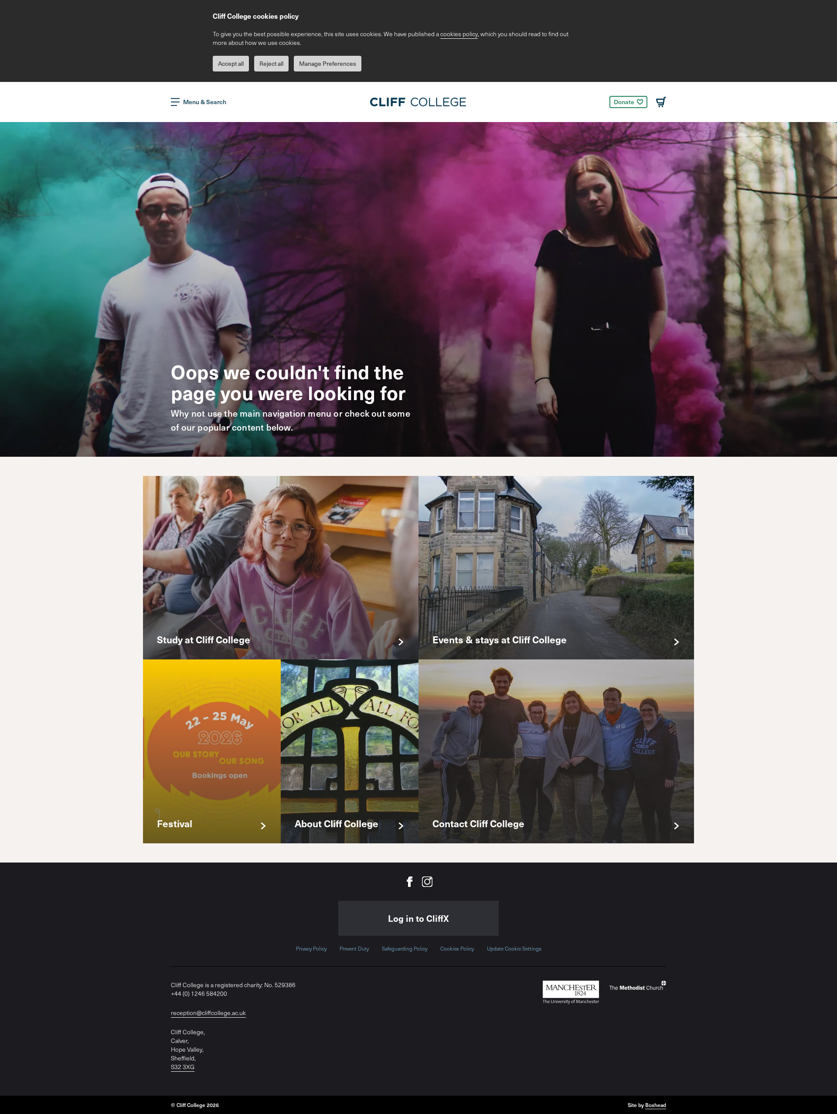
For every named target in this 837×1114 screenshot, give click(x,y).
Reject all (271, 63)
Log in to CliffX (418, 918)
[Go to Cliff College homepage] (418, 102)
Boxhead (655, 1105)
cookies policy (459, 33)
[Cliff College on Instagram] (427, 881)
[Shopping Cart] (661, 102)
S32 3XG (182, 1066)
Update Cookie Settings (514, 948)
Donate (624, 101)
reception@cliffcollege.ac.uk (208, 1012)
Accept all (231, 63)
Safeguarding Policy (404, 948)
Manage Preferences (327, 63)
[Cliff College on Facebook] (410, 881)
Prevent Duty (354, 948)
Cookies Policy (457, 948)
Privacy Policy (311, 948)
